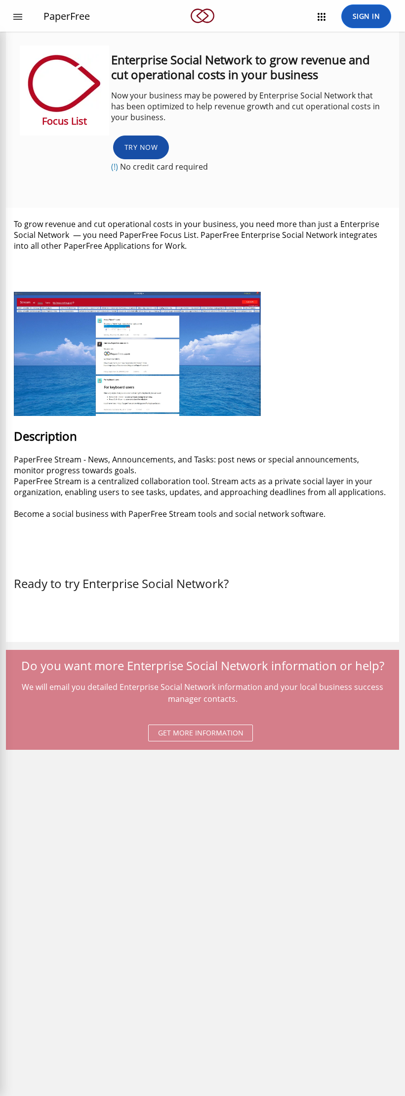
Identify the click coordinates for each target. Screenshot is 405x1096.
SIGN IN (366, 16)
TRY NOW (141, 147)
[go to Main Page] (202, 28)
